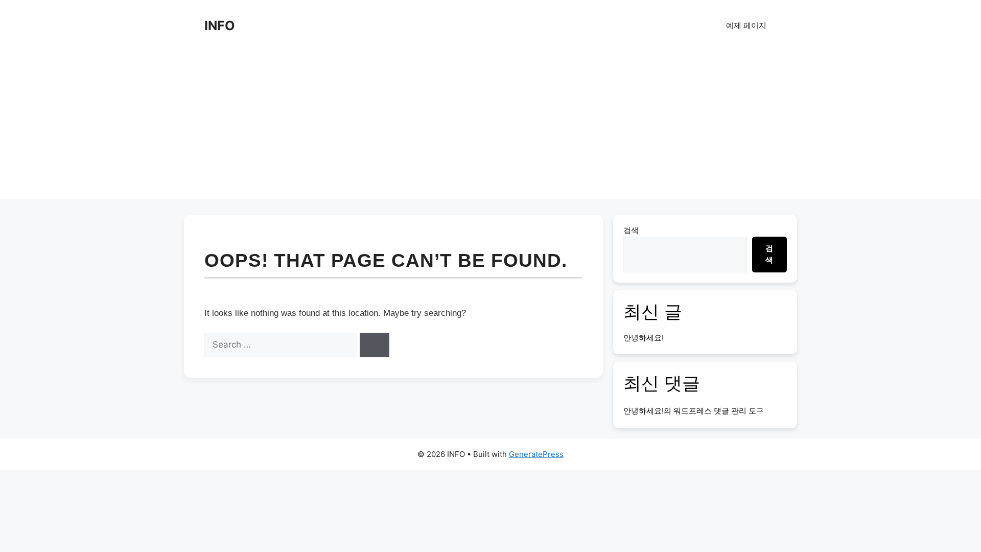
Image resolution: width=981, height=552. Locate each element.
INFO (219, 25)
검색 (631, 230)
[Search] (374, 345)
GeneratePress (536, 454)
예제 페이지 (746, 25)
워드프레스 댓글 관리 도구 (718, 411)
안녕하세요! (643, 337)
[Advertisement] (490, 127)
